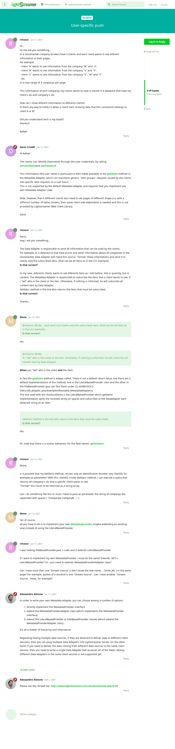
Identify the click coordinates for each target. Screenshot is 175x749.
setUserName (28, 165)
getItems (112, 173)
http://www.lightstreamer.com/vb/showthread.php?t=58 (84, 686)
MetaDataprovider (81, 524)
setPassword (48, 165)
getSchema (97, 443)
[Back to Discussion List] (4, 4)
